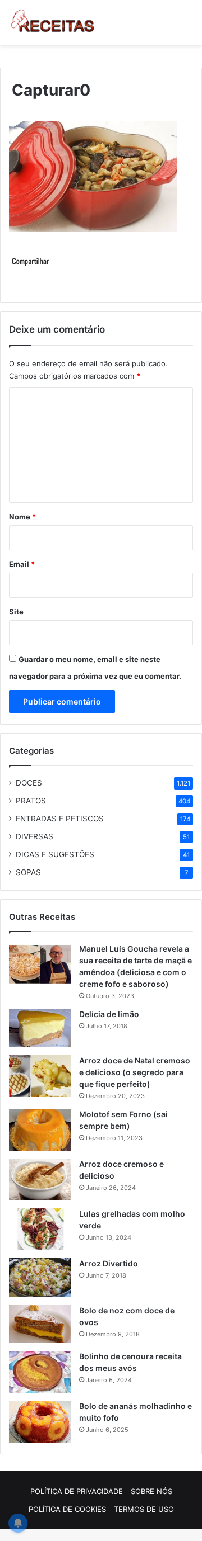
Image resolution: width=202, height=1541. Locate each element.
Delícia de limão (109, 1014)
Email (22, 564)
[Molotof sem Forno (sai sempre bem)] (40, 1130)
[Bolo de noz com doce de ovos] (40, 1324)
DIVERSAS (34, 836)
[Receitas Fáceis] (53, 22)
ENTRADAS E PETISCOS (60, 818)
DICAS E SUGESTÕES (55, 854)
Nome (22, 516)
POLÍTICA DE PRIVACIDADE (76, 1491)
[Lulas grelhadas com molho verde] (40, 1229)
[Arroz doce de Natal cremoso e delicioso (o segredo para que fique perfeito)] (40, 1076)
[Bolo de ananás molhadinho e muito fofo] (40, 1422)
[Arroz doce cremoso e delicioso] (40, 1179)
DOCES (29, 782)
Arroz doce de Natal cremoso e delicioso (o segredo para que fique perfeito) (134, 1072)
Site (16, 611)
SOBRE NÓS (151, 1491)
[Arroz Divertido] (40, 1277)
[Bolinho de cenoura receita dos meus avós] (40, 1372)
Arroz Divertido (108, 1263)
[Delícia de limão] (40, 1028)
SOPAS (28, 872)
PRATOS (31, 800)
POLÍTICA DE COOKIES (67, 1509)
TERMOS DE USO (144, 1509)
